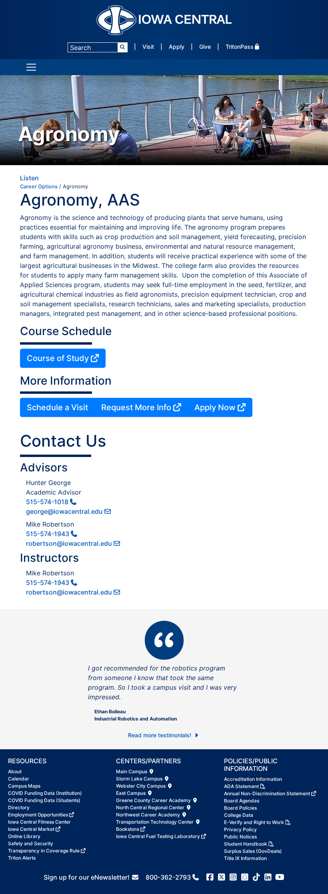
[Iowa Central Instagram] (233, 877)
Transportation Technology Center (155, 822)
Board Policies (240, 808)
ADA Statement (241, 786)
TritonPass (240, 46)
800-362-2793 (168, 877)
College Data (238, 815)
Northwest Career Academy (148, 815)
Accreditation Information (253, 779)
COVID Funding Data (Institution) (45, 793)
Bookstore (127, 829)
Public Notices (240, 837)
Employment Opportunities (38, 815)
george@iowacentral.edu (64, 511)
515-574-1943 (47, 534)
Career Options (39, 187)
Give (205, 46)
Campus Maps (24, 786)
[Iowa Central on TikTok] (257, 877)
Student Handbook (245, 844)
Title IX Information (245, 858)
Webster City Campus (141, 786)
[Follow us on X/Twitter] (222, 877)
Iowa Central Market (31, 829)
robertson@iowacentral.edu (69, 543)
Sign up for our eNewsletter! (87, 877)
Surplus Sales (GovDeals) (253, 851)
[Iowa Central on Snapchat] (245, 877)
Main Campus (132, 771)
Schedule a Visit (57, 407)
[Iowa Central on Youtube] (280, 877)
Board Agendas (241, 801)
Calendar (18, 779)
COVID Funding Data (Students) (44, 800)
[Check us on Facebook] (210, 877)
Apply (176, 46)
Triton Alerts (22, 858)
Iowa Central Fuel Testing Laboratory (158, 836)
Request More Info (136, 407)
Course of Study (58, 358)
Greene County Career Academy (154, 800)
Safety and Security (30, 843)
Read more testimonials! (160, 735)
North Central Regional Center (151, 807)
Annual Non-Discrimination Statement (267, 793)
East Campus (131, 793)
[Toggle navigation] (31, 67)
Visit (148, 46)
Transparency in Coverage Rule (44, 851)
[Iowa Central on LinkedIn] (268, 877)
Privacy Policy (240, 829)
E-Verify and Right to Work (254, 822)
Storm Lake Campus (140, 779)
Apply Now (215, 407)
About (15, 771)
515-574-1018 (47, 502)
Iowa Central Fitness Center (39, 822)
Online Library (24, 836)
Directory (19, 807)
